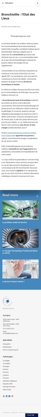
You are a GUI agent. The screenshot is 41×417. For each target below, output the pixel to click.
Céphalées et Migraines (10, 381)
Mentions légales (23, 412)
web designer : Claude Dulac (10, 412)
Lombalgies (6, 360)
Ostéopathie (6, 344)
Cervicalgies (6, 363)
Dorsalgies (6, 366)
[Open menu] (38, 3)
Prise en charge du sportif (10, 350)
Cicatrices (6, 378)
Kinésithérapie (7, 347)
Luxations (6, 375)
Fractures (6, 372)
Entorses (5, 369)
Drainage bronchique (9, 386)
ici (17, 95)
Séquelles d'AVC (8, 384)
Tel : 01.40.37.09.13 (8, 328)
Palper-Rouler (7, 389)
